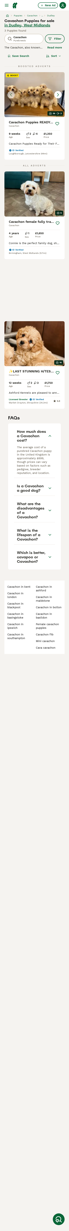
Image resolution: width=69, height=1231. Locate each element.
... (42, 15)
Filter (57, 38)
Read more (54, 47)
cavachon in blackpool (15, 605)
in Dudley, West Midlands (27, 25)
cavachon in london (15, 595)
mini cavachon (45, 641)
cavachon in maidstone (44, 598)
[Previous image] (11, 94)
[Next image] (58, 94)
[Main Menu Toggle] (6, 5)
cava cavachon (45, 647)
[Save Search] (59, 1219)
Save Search (20, 56)
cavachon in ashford (44, 588)
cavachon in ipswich (15, 626)
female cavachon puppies (47, 626)
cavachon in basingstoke (15, 615)
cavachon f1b (44, 634)
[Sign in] (62, 5)
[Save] (57, 123)
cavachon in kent (18, 586)
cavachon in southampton (16, 636)
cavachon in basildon (44, 615)
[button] (34, 94)
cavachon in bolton (48, 607)
